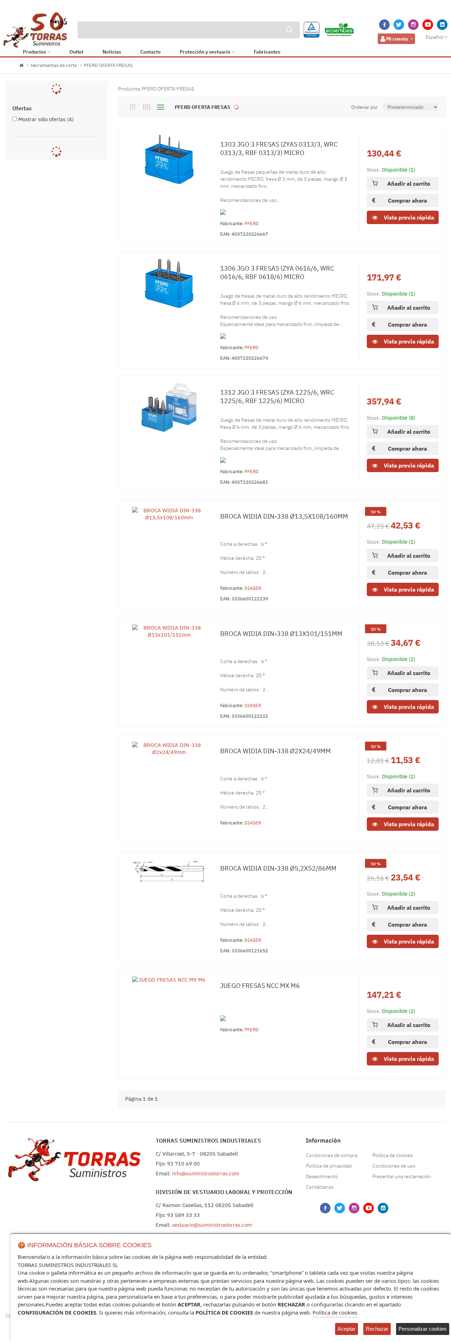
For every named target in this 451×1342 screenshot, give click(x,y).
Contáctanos (320, 1187)
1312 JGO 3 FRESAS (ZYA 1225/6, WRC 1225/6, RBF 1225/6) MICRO (277, 396)
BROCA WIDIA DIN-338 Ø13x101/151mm (281, 634)
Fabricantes (267, 52)
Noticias (112, 52)
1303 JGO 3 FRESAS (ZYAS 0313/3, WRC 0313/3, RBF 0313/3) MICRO (279, 148)
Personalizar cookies (423, 1329)
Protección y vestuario (205, 52)
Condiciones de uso (393, 1166)
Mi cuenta (397, 39)
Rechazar (377, 1329)
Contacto (150, 52)
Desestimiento (322, 1176)
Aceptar (347, 1329)
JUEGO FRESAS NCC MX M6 (260, 986)
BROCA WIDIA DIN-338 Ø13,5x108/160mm (284, 516)
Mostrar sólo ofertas (46, 119)
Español (434, 37)
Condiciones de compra (331, 1155)
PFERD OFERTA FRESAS (108, 65)
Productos (34, 52)
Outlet (76, 52)
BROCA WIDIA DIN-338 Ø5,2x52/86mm (278, 868)
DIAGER (253, 588)
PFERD (252, 224)
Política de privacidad (329, 1166)
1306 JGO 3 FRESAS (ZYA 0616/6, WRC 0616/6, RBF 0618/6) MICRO (277, 272)
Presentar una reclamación (401, 1176)
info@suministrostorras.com (205, 1173)
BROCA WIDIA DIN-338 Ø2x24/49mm (275, 751)
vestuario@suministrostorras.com (212, 1225)
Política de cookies (392, 1155)
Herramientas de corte (54, 65)
